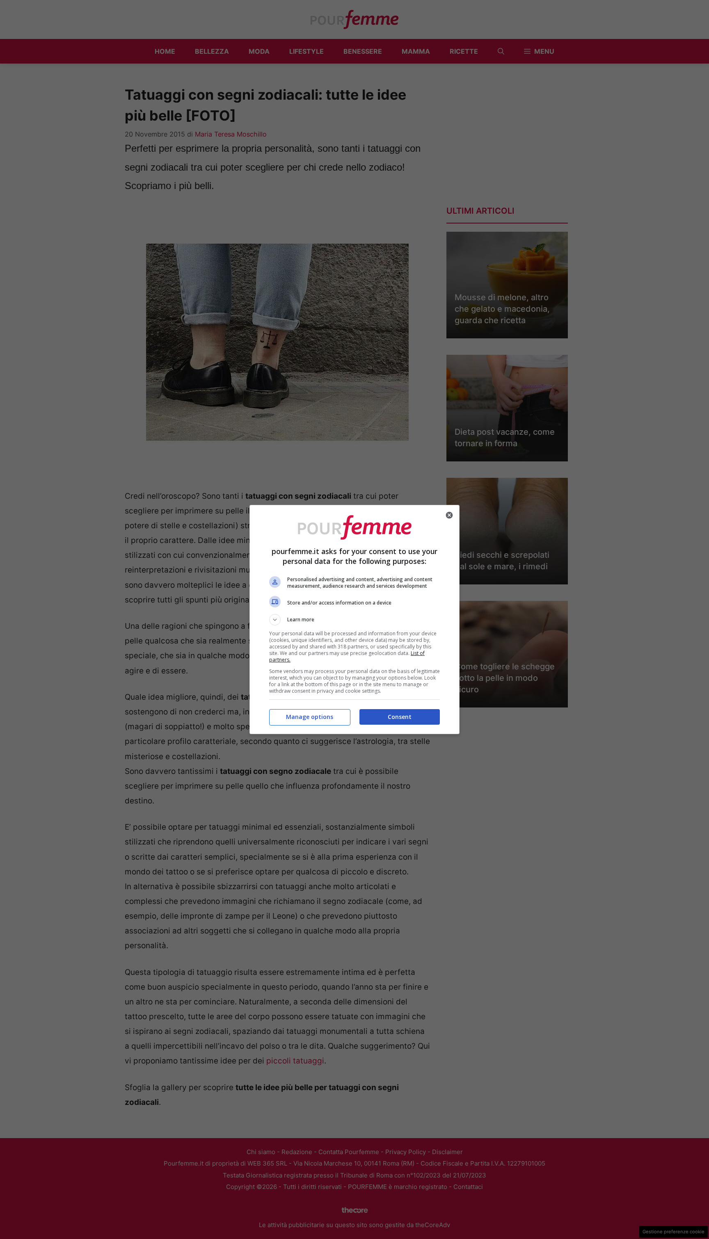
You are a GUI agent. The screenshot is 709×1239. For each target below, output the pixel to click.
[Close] (449, 515)
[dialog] (354, 619)
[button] (354, 619)
